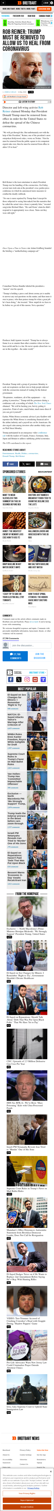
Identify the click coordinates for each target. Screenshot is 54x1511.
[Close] (51, 1471)
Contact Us (24, 1464)
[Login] (46, 3)
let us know (34, 621)
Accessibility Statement (7, 1461)
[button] (3, 3)
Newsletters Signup (41, 1461)
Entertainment (8, 453)
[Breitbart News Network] (10, 672)
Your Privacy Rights (27, 1493)
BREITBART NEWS (28, 1438)
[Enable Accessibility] (52, 3)
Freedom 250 (18, 16)
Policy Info (6, 1467)
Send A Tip (41, 1467)
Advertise (23, 1460)
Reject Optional (27, 1500)
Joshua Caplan (10, 92)
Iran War (31, 16)
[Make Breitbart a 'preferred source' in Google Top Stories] (15, 96)
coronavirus (33, 453)
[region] (27, 1489)
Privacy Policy (25, 1450)
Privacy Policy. (34, 1488)
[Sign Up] (44, 9)
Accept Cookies (27, 1507)
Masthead (6, 1450)
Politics (24, 453)
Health (17, 453)
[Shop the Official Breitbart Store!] (37, 673)
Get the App (41, 1455)
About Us (6, 1455)
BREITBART (29, 3)
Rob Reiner (20, 456)
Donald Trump (9, 456)
